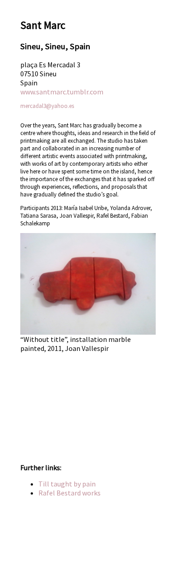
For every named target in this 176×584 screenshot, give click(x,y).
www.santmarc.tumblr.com (61, 91)
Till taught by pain (67, 483)
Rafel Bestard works (69, 492)
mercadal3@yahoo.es (47, 106)
